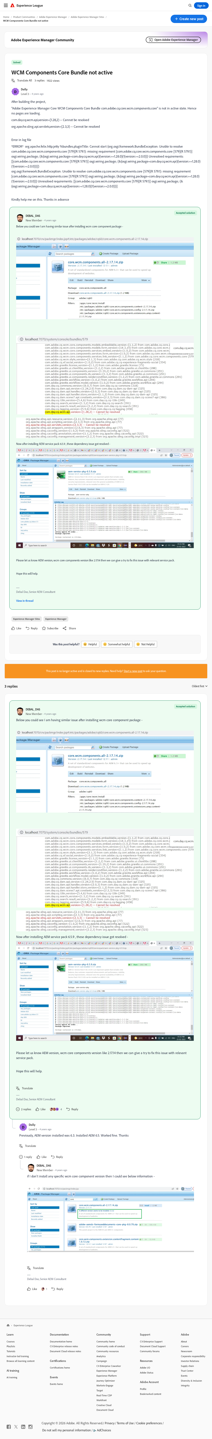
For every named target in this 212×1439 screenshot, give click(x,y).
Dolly (24, 89)
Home (6, 16)
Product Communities (24, 16)
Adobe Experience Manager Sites (87, 16)
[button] (189, 19)
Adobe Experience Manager (53, 16)
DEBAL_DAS (33, 215)
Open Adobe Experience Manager (176, 40)
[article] (105, 910)
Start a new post (133, 671)
